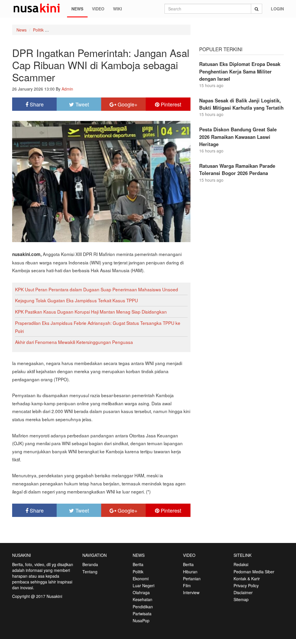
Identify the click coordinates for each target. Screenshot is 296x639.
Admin (67, 89)
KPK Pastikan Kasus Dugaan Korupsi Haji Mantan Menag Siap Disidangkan (91, 311)
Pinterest (170, 104)
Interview (191, 592)
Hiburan (190, 571)
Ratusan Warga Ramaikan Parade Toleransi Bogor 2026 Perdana (237, 169)
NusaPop (141, 620)
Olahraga (141, 592)
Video (98, 9)
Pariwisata (142, 613)
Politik (38, 30)
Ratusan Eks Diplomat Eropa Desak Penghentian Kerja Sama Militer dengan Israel (239, 71)
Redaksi (241, 564)
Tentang (89, 571)
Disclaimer (243, 592)
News (77, 9)
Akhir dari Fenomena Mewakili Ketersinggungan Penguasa (74, 342)
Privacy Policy (246, 585)
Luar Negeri (143, 585)
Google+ (127, 104)
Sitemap (241, 599)
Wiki (117, 9)
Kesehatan (142, 599)
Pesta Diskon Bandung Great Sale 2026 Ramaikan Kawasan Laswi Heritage (238, 136)
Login (277, 9)
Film (187, 585)
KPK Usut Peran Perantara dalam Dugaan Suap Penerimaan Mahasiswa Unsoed (96, 289)
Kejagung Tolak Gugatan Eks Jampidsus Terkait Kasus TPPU (76, 300)
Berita (138, 564)
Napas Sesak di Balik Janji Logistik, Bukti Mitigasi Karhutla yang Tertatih (241, 104)
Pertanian (192, 578)
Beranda (90, 564)
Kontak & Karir (247, 578)
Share (36, 104)
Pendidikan (143, 606)
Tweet (81, 104)
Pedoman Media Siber (254, 571)
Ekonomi (141, 578)
